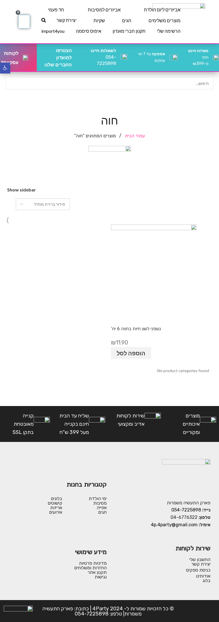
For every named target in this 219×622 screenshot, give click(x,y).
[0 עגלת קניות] (24, 21)
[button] (5, 68)
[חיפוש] (43, 20)
